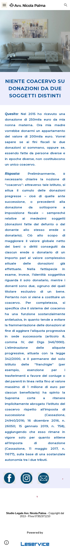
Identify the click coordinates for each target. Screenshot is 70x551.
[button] (4, 5)
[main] (35, 88)
